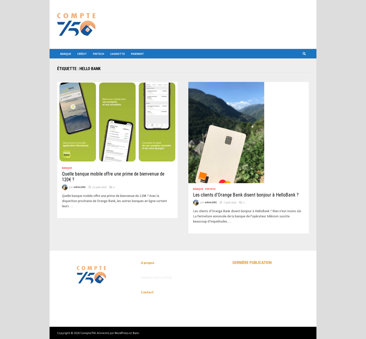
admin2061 (80, 187)
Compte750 (88, 333)
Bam (136, 333)
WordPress (122, 333)
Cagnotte (117, 54)
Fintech (98, 54)
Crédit (82, 54)
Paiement (137, 54)
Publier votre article (156, 277)
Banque (65, 54)
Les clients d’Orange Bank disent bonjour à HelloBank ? (246, 195)
